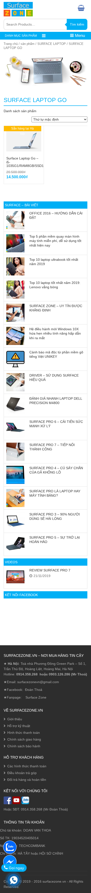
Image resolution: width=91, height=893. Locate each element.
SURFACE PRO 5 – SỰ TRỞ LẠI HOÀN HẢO (54, 540)
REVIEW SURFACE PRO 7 (49, 570)
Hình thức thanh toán (23, 733)
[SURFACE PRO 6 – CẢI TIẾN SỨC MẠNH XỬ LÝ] (15, 428)
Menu (79, 35)
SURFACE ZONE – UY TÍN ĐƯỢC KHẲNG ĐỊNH (55, 308)
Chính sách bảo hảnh (23, 746)
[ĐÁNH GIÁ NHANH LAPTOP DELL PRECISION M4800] (15, 405)
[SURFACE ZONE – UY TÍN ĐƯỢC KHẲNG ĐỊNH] (15, 313)
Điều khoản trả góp (22, 773)
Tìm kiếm (77, 24)
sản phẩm (27, 44)
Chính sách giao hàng (24, 739)
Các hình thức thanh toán (26, 766)
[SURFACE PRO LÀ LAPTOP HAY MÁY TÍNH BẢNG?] (15, 498)
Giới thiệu (14, 719)
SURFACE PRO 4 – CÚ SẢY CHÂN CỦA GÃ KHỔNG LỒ (56, 470)
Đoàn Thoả (33, 690)
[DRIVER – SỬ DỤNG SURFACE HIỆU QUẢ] (15, 382)
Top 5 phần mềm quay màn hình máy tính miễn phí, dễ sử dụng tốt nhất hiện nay (55, 240)
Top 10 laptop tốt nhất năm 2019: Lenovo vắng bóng (54, 285)
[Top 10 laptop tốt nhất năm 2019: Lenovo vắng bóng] (15, 290)
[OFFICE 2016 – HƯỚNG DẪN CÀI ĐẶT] (15, 220)
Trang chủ (11, 44)
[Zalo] (9, 847)
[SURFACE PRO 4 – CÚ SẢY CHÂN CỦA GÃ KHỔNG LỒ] (15, 475)
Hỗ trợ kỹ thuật (18, 726)
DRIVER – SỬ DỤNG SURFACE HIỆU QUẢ (54, 377)
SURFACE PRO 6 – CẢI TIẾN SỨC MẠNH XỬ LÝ (56, 424)
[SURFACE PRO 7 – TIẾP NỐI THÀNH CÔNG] (15, 452)
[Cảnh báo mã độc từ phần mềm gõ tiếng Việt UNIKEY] (15, 359)
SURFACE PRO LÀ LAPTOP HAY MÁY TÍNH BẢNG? (54, 493)
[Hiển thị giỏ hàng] (82, 8)
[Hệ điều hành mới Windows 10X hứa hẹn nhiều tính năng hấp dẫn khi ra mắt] (15, 336)
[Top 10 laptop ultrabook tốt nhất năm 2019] (15, 266)
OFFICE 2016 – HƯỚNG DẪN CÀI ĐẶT (56, 215)
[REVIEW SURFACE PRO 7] (15, 577)
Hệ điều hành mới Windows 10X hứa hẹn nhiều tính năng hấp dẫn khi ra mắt (55, 333)
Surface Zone (35, 697)
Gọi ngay (15, 868)
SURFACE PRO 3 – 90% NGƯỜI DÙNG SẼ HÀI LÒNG (54, 516)
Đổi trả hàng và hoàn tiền (26, 780)
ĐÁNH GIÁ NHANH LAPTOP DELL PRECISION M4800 (55, 401)
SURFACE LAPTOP (51, 44)
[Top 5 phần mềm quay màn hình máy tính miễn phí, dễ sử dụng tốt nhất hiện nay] (15, 243)
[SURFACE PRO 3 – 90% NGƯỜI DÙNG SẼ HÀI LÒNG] (15, 521)
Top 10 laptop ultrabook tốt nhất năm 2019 (53, 262)
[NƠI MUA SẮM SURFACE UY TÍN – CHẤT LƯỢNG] (18, 9)
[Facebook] (9, 861)
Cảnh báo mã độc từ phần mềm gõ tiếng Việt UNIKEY (56, 354)
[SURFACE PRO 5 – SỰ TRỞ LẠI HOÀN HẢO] (15, 544)
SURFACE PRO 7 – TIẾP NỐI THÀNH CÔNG (52, 447)
